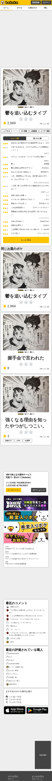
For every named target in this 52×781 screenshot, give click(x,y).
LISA (18, 440)
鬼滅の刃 (8, 440)
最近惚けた (45, 172)
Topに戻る (42, 755)
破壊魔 (46, 164)
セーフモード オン (13, 490)
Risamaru (45, 168)
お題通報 (34, 131)
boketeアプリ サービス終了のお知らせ (19, 548)
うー (47, 195)
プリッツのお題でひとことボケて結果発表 (20, 553)
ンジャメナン (44, 218)
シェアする (6, 131)
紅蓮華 (27, 440)
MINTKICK (13, 684)
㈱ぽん (46, 161)
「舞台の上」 (13, 626)
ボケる (19, 8)
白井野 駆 (13, 677)
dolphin (46, 225)
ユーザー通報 (45, 131)
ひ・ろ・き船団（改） (16, 667)
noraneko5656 (14, 664)
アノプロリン (13, 674)
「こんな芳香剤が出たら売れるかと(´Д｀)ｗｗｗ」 (26, 616)
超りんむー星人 (14, 681)
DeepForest (44, 221)
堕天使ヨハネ (44, 203)
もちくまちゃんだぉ (41, 182)
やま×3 (11, 660)
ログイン (46, 2)
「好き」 (12, 642)
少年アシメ (45, 192)
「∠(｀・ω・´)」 (15, 629)
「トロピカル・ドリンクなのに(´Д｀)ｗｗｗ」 (25, 619)
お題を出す (32, 8)
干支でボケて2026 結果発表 (15, 563)
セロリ (46, 153)
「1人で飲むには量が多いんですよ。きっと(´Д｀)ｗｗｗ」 (27, 611)
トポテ (46, 199)
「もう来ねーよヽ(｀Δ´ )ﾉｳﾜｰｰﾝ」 (20, 623)
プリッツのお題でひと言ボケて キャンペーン (22, 558)
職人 (46, 8)
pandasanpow (14, 653)
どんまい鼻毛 (13, 670)
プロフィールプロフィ (41, 207)
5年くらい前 (44, 124)
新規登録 (35, 2)
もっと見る (26, 240)
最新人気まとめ (37, 779)
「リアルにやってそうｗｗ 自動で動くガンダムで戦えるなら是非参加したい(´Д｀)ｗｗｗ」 (27, 634)
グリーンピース (43, 233)
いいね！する (14, 696)
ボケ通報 (24, 131)
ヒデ (10, 657)
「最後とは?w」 (14, 607)
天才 (47, 143)
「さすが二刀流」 (15, 638)
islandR (46, 229)
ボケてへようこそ (39, 490)
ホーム (6, 8)
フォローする (14, 699)
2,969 (11, 123)
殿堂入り (11, 779)
